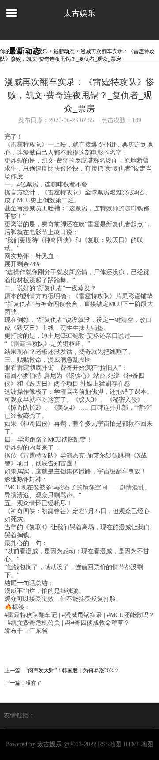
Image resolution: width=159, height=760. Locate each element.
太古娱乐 (79, 13)
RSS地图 (109, 744)
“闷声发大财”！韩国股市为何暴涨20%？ (72, 670)
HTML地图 (138, 744)
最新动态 (64, 51)
